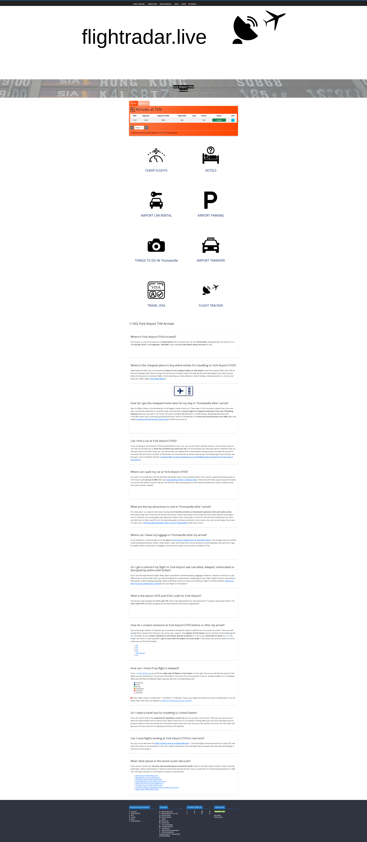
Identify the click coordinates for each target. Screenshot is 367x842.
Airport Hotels (166, 815)
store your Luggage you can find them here (191, 540)
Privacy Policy (218, 817)
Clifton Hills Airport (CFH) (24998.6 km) (149, 783)
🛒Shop (183, 4)
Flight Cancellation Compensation (166, 833)
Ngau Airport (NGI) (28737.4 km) (147, 789)
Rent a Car (164, 821)
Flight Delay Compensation (170, 830)
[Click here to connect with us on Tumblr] (194, 813)
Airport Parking (166, 817)
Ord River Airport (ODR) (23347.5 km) (148, 785)
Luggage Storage (167, 826)
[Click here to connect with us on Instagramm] (187, 813)
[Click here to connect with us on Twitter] (209, 811)
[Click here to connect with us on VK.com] (209, 813)
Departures (143, 103)
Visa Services (165, 828)
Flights (163, 819)
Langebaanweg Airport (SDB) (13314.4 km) (150, 781)
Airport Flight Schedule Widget (169, 835)
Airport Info (152, 4)
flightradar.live (172, 133)
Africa (133, 819)
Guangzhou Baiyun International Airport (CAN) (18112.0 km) (157, 787)
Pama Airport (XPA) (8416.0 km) (146, 776)
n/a (136, 645)
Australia (134, 811)
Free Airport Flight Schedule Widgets (144, 133)
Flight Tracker (138, 4)
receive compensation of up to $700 (176, 700)
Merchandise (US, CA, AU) (169, 813)
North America (135, 821)
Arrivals (133, 103)
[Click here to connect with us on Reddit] (202, 813)
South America (135, 813)
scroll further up (144, 673)
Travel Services (165, 4)
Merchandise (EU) (167, 811)
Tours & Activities (167, 824)
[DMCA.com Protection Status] (220, 812)
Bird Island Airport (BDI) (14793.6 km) (148, 779)
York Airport (140, 653)
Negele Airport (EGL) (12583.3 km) (147, 778)
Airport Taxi (165, 823)
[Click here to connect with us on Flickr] (202, 811)
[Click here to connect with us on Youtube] (194, 811)
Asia (132, 815)
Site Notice (217, 815)
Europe (133, 817)
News (176, 4)
